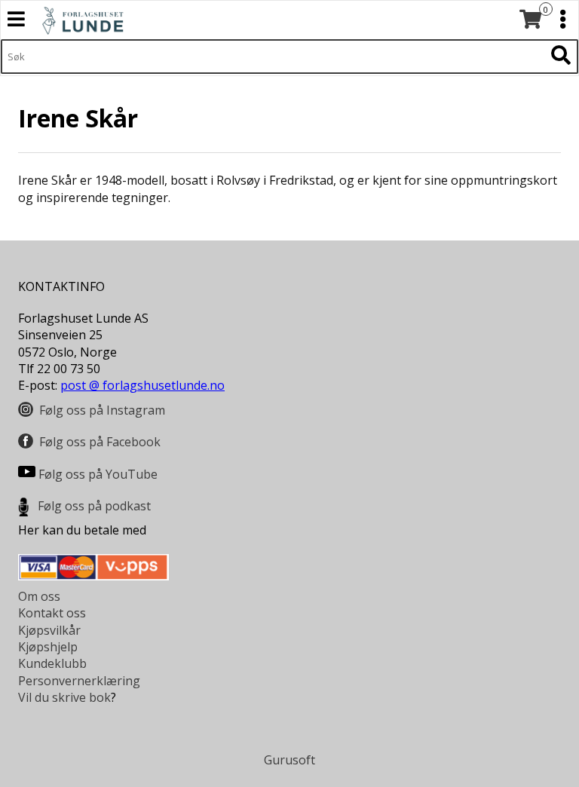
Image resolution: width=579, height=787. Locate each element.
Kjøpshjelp (48, 646)
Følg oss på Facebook (100, 441)
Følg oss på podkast (94, 506)
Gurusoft (289, 760)
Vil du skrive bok (64, 697)
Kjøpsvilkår (49, 630)
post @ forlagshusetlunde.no (142, 385)
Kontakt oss (52, 613)
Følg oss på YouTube (98, 474)
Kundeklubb (52, 663)
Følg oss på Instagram (102, 410)
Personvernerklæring (79, 680)
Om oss (39, 596)
